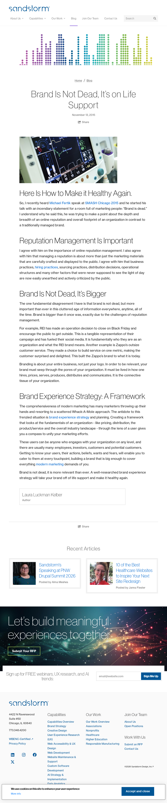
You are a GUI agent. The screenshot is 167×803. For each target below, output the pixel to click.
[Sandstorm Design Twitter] (12, 761)
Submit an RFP (133, 744)
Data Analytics (56, 783)
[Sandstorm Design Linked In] (12, 754)
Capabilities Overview (60, 721)
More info (16, 793)
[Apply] (155, 18)
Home (78, 80)
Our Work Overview (98, 721)
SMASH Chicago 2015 (101, 203)
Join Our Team (90, 18)
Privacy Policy (17, 743)
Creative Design (57, 730)
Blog (73, 18)
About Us (130, 721)
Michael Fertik (60, 203)
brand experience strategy (69, 417)
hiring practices (46, 267)
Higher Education (96, 739)
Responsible (94, 743)
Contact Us (110, 18)
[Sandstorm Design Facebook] (34, 754)
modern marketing (50, 464)
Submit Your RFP (24, 651)
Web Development (58, 752)
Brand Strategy (56, 726)
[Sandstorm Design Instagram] (23, 754)
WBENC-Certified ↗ (21, 739)
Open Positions (133, 726)
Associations (94, 726)
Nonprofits (92, 730)
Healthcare (92, 735)
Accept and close (138, 791)
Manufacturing (110, 743)
